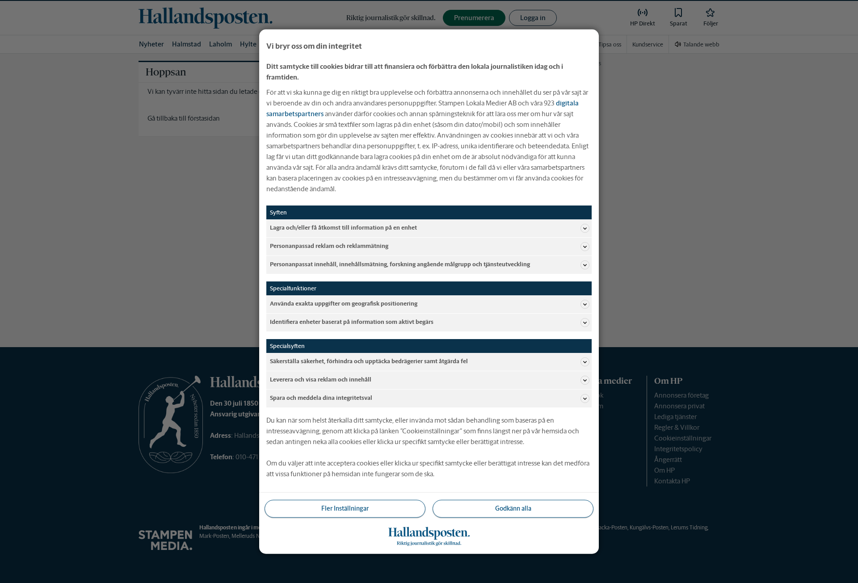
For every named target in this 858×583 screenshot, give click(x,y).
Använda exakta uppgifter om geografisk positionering (343, 303)
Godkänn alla (513, 508)
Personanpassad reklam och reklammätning (329, 246)
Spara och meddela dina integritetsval (321, 398)
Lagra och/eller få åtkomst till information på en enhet (343, 227)
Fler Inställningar (345, 508)
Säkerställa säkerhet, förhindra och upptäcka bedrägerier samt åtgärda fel (369, 361)
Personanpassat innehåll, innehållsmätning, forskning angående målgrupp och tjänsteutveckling (400, 264)
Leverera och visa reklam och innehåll (320, 379)
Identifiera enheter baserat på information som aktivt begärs (351, 322)
